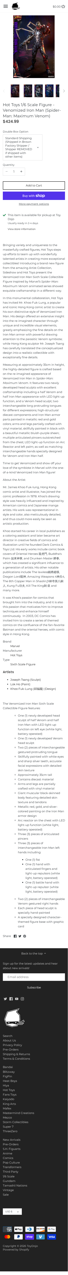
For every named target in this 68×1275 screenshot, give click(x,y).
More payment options (34, 204)
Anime (7, 1153)
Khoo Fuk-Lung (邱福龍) (33, 689)
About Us (9, 1040)
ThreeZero (10, 1131)
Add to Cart (34, 185)
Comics (8, 1158)
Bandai (8, 1067)
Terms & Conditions (16, 1058)
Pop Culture (11, 1162)
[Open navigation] (5, 6)
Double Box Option (15, 131)
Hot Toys (16, 655)
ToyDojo (32, 1245)
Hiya (6, 1085)
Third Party (10, 1171)
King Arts (9, 1104)
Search (7, 1036)
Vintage (8, 1190)
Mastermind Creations (18, 1113)
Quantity (9, 164)
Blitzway (9, 1072)
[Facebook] (11, 999)
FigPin (7, 1076)
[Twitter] (5, 999)
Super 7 (8, 1126)
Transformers (12, 1167)
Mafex (7, 1108)
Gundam (9, 1181)
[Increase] (21, 171)
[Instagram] (22, 999)
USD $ (8, 1211)
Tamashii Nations (15, 1185)
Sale (6, 1194)
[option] (15, 91)
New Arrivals (11, 1140)
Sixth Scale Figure (22, 664)
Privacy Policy (12, 1045)
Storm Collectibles (15, 1122)
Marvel (15, 646)
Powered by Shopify (16, 1249)
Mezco (7, 1117)
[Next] (64, 91)
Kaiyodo (8, 1099)
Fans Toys (9, 1094)
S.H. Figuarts (11, 1149)
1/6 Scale (9, 1176)
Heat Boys (10, 1081)
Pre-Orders (10, 1049)
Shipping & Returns (16, 1054)
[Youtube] (16, 999)
